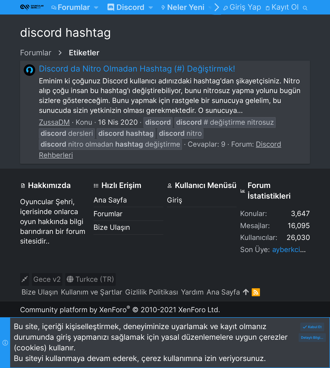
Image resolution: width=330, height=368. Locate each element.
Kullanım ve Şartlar (91, 292)
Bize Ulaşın (111, 227)
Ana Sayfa (110, 200)
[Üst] (245, 292)
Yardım (192, 292)
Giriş (174, 200)
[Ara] (305, 7)
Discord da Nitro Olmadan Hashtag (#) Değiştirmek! (137, 68)
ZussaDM (54, 122)
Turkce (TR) (93, 279)
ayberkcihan (292, 249)
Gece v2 (47, 279)
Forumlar (107, 213)
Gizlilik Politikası (151, 292)
